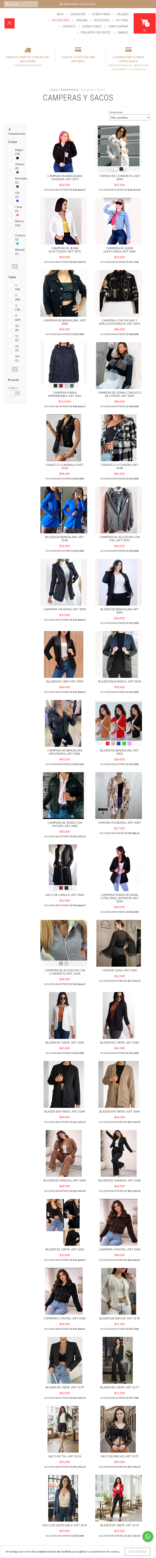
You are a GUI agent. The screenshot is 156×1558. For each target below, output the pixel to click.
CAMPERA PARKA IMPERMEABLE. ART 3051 (65, 394)
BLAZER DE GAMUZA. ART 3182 (65, 1180)
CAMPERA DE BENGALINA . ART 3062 (64, 322)
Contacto (69, 26)
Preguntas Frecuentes (95, 32)
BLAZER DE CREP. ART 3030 (65, 681)
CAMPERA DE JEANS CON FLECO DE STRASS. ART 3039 (120, 394)
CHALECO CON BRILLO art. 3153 (65, 466)
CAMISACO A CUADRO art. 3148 (120, 466)
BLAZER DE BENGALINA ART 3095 (120, 610)
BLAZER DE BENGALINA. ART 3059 (119, 752)
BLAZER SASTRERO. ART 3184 (64, 1111)
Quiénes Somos (91, 26)
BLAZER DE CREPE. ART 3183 (65, 1042)
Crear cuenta (71, 4)
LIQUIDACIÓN (77, 14)
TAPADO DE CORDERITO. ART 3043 (119, 177)
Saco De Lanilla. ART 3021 (65, 894)
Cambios (122, 32)
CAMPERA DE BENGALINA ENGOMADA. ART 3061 (64, 752)
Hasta (12, 388)
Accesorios (101, 20)
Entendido (137, 1551)
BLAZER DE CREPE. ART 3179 (65, 1387)
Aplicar (17, 393)
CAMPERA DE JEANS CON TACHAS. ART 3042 (65, 824)
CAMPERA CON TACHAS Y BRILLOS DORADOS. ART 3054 (119, 322)
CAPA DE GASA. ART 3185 (119, 970)
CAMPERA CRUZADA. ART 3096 (64, 609)
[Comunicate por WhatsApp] (147, 1536)
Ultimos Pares (100, 14)
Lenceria (81, 20)
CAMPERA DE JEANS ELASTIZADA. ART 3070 (65, 249)
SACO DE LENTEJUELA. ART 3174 (65, 1525)
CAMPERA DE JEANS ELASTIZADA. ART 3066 (119, 249)
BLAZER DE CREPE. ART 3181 (65, 1249)
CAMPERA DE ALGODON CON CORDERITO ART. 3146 (65, 971)
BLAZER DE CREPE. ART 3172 (119, 1525)
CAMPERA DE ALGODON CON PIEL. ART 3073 (120, 538)
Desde (9, 388)
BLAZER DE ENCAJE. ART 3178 (120, 1318)
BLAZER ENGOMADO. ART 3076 (119, 681)
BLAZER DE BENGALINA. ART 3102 (64, 538)
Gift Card (121, 20)
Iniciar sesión (88, 4)
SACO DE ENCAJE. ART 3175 (120, 1456)
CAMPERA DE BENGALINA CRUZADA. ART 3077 (64, 177)
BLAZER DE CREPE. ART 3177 (119, 1387)
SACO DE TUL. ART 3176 (64, 1456)
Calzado (122, 14)
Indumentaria (60, 20)
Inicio (60, 14)
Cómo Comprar (118, 26)
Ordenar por (116, 112)
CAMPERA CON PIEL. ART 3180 (119, 1249)
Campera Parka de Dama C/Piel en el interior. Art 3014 (119, 898)
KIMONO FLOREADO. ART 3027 (120, 822)
